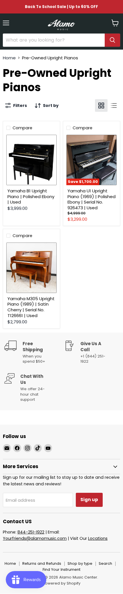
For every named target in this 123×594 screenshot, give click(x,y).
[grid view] (101, 105)
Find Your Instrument (61, 569)
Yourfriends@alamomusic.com (35, 538)
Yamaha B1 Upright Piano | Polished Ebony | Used (30, 196)
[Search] (112, 40)
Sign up (89, 499)
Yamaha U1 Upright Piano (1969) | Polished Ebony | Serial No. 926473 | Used (92, 199)
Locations (98, 538)
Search (105, 563)
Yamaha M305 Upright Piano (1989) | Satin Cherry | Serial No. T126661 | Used (31, 307)
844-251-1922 (30, 532)
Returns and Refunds (41, 563)
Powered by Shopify (61, 583)
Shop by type (80, 563)
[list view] (114, 105)
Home (9, 57)
